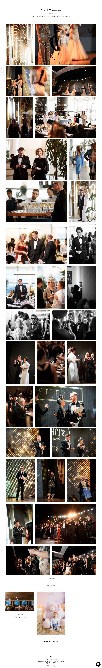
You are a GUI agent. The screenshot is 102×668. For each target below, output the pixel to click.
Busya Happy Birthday (51, 641)
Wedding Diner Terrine (20, 617)
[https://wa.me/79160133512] (51, 656)
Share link (52, 578)
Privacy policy (51, 665)
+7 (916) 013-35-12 (51, 663)
